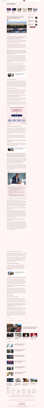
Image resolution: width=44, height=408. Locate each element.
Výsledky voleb (8, 391)
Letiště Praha (15, 41)
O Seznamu (13, 399)
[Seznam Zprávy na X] (20, 404)
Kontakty (20, 399)
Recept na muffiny (24, 390)
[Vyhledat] (24, 0)
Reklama (24, 399)
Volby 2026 (8, 389)
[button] (9, 9)
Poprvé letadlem (28, 390)
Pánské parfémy (33, 396)
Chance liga (18, 389)
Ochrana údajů (27, 399)
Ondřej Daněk (19, 345)
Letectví (21, 320)
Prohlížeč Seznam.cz (18, 400)
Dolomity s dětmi (28, 393)
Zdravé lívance (23, 391)
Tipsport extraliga (18, 391)
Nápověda (18, 399)
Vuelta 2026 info (13, 389)
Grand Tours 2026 (13, 393)
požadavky (16, 207)
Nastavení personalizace (23, 401)
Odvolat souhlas (19, 401)
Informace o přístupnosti (31, 399)
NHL (17, 393)
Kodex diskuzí (30, 400)
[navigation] (0, 0)
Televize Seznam (22, 400)
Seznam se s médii (26, 400)
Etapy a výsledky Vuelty (14, 390)
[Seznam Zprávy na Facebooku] (19, 404)
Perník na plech (23, 393)
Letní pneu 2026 (33, 389)
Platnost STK (33, 393)
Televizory (28, 396)
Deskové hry (26, 396)
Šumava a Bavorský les (29, 391)
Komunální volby (8, 393)
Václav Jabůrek (20, 362)
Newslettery (33, 400)
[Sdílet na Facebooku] (25, 318)
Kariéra (15, 399)
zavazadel (17, 51)
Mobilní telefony (13, 396)
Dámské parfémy (20, 396)
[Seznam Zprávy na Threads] (23, 404)
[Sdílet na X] (26, 318)
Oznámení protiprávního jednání (12, 400)
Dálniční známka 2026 (34, 390)
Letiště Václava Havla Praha (13, 320)
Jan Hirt (12, 391)
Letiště (19, 320)
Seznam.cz (10, 399)
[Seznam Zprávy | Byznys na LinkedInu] (24, 404)
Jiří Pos (17, 320)
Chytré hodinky (30, 396)
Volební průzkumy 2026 (9, 390)
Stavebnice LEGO (17, 396)
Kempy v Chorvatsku (29, 389)
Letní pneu (23, 396)
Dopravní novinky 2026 (34, 391)
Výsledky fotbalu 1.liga (19, 390)
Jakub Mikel (19, 368)
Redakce (22, 399)
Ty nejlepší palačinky (24, 389)
